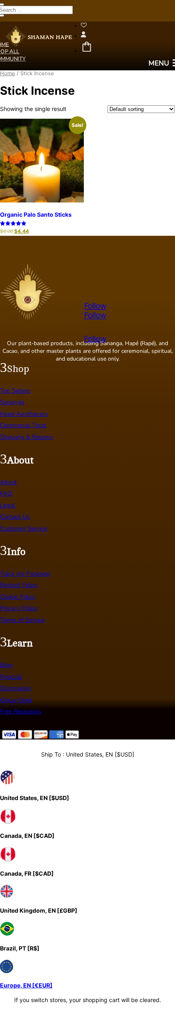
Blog (6, 665)
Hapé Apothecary (24, 414)
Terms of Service (22, 620)
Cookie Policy (18, 597)
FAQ (6, 493)
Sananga (12, 402)
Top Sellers (15, 391)
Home (7, 73)
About (8, 482)
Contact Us (15, 517)
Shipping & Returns (26, 437)
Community (15, 688)
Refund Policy (19, 585)
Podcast (11, 677)
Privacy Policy (19, 608)
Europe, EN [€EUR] (26, 985)
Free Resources (20, 711)
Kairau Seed (16, 700)
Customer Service (23, 528)
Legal (7, 505)
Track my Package (25, 574)
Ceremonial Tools (23, 425)
